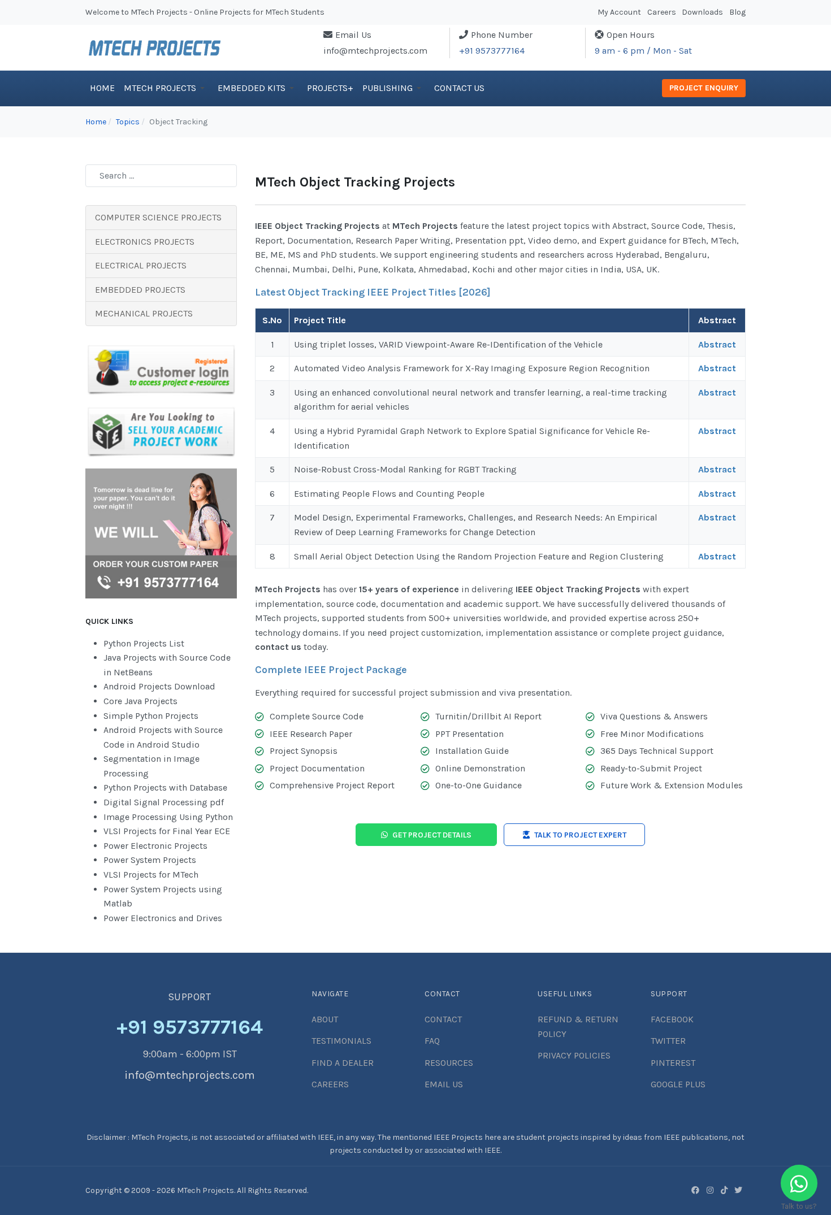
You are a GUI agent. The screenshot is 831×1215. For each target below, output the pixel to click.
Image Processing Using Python (168, 817)
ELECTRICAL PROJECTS (141, 265)
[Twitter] (738, 1190)
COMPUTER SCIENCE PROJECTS (158, 217)
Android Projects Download (159, 686)
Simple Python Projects (150, 715)
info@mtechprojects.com (375, 50)
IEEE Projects (459, 1137)
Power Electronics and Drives (162, 918)
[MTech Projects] (154, 46)
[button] (166, 88)
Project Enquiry (703, 88)
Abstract (717, 344)
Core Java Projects (140, 701)
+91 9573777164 (492, 50)
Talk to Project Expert (580, 835)
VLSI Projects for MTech (150, 874)
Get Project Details (431, 835)
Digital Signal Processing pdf (163, 802)
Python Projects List (143, 643)
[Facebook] (695, 1190)
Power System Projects (149, 859)
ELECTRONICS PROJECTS (144, 241)
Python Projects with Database (165, 787)
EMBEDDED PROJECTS (140, 289)
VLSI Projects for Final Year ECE (166, 831)
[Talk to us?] (799, 1183)
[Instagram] (710, 1190)
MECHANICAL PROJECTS (144, 313)
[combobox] (161, 175)
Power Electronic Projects (155, 845)
